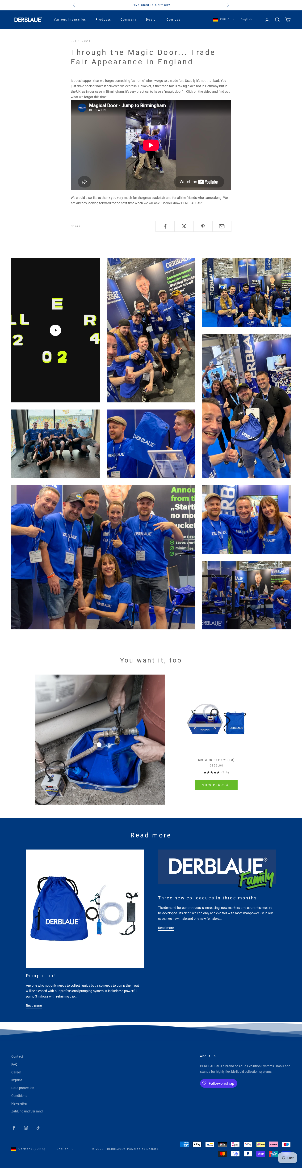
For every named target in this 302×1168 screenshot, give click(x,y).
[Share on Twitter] (184, 226)
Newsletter (19, 1103)
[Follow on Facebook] (13, 1127)
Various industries (70, 19)
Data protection (22, 1088)
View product (216, 785)
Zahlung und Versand (27, 1111)
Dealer (151, 19)
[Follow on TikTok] (38, 1127)
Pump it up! (40, 975)
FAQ (14, 1064)
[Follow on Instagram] (26, 1127)
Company (129, 19)
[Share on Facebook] (165, 226)
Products (103, 19)
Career (16, 1072)
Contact (173, 19)
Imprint (16, 1080)
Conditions (19, 1096)
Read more (34, 1005)
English (246, 19)
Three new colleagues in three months (207, 898)
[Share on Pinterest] (203, 226)
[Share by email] (222, 226)
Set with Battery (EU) (216, 760)
